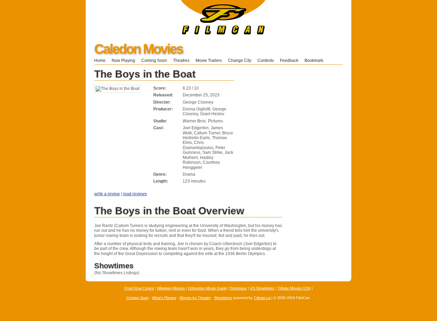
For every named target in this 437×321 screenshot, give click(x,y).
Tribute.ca (262, 298)
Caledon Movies (138, 48)
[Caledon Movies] (176, 33)
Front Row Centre (139, 288)
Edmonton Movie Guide (207, 288)
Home (99, 60)
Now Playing (123, 60)
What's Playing (164, 298)
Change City (239, 60)
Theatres (181, 60)
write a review (107, 193)
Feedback (289, 60)
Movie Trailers (209, 60)
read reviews (135, 193)
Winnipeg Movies (171, 288)
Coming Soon (154, 60)
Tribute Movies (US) (294, 288)
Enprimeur (238, 288)
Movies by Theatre (195, 298)
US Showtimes (262, 288)
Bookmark (316, 60)
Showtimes (223, 298)
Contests (265, 60)
